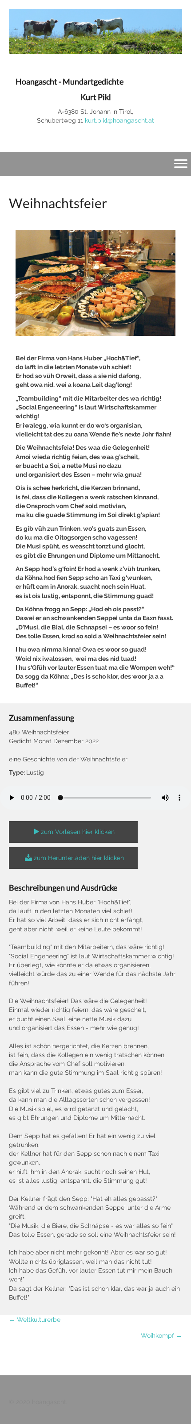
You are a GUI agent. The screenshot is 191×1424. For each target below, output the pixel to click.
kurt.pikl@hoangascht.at (119, 120)
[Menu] (181, 163)
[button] (73, 832)
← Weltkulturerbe (34, 1319)
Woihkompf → (161, 1335)
